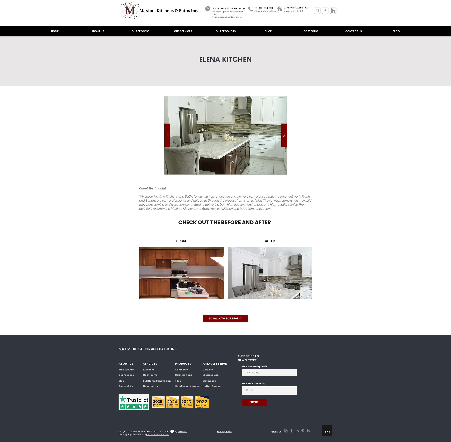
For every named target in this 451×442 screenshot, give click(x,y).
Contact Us (126, 386)
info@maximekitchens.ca (266, 11)
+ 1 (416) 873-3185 (264, 8)
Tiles (178, 381)
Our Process (126, 375)
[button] (225, 135)
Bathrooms (150, 375)
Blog (121, 381)
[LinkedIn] (297, 431)
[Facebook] (291, 431)
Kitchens (149, 369)
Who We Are (126, 369)
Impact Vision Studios (157, 434)
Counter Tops (183, 375)
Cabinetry (181, 369)
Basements (150, 386)
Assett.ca (182, 431)
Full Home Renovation (157, 381)
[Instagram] (286, 431)
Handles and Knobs (187, 386)
